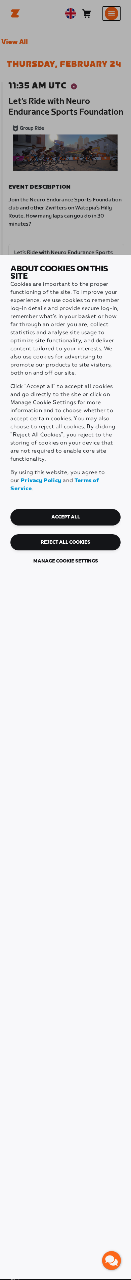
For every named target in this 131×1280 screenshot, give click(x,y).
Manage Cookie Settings (65, 561)
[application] (111, 1260)
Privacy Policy (41, 480)
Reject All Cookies (65, 542)
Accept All (65, 517)
